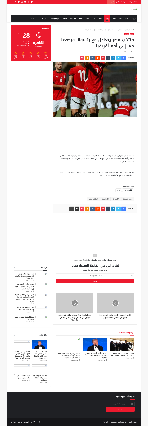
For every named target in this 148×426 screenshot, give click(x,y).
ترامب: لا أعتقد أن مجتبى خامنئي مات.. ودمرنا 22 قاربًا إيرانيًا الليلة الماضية (96, 355)
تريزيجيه (105, 199)
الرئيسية (133, 18)
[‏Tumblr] (108, 58)
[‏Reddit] (97, 58)
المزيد (45, 18)
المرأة (93, 18)
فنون (87, 18)
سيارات (100, 18)
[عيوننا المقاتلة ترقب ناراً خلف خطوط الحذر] (41, 320)
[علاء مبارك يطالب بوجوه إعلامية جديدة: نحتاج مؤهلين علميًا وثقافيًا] (122, 344)
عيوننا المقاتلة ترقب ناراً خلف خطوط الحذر (24, 318)
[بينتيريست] (103, 58)
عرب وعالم (73, 18)
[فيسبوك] (123, 58)
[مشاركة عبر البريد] (77, 209)
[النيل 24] (134, 9)
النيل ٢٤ (105, 422)
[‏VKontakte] (92, 58)
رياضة (107, 18)
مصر (120, 18)
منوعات (65, 18)
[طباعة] (71, 209)
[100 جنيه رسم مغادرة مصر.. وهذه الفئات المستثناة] (41, 310)
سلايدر (127, 34)
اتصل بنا (13, 422)
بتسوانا (115, 199)
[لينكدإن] (113, 58)
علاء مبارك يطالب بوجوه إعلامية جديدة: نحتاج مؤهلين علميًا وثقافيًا (122, 354)
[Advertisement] (95, 136)
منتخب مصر (93, 199)
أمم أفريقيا (127, 199)
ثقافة (81, 18)
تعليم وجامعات (54, 18)
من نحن (20, 422)
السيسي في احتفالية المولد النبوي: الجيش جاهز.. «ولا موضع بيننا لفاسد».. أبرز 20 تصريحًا (68, 355)
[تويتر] (118, 58)
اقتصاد (114, 18)
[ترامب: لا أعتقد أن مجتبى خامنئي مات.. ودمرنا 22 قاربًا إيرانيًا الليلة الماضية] (95, 344)
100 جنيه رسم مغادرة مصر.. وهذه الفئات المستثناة (25, 308)
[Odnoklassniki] (87, 58)
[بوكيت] (82, 58)
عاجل (126, 18)
